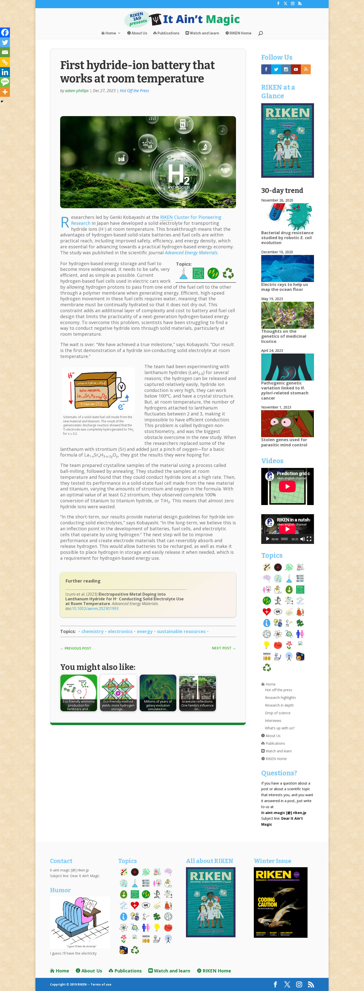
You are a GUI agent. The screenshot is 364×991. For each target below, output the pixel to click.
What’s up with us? (279, 728)
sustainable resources (181, 631)
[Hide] (2, 101)
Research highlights (280, 697)
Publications (168, 33)
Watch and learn (204, 33)
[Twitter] (5, 42)
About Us (139, 33)
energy (145, 631)
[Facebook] (5, 32)
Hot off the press (278, 689)
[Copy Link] (5, 62)
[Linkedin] (5, 72)
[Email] (5, 52)
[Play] (267, 538)
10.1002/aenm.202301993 (95, 608)
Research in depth (279, 705)
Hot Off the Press (134, 90)
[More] (5, 92)
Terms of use (101, 984)
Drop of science (277, 713)
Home (110, 33)
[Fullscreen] (309, 538)
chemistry (92, 631)
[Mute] (302, 538)
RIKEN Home (240, 33)
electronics (120, 631)
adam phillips (77, 90)
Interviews (273, 720)
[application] (287, 529)
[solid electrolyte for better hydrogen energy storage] (148, 206)
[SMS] (5, 82)
